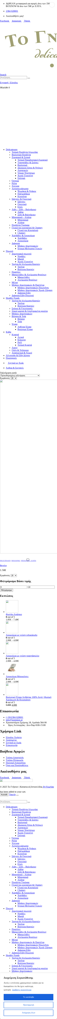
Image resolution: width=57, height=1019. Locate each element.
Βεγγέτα (3, 565)
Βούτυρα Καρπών (26, 269)
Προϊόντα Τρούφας (21, 225)
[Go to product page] (31, 606)
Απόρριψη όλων (28, 1013)
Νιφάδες (21, 256)
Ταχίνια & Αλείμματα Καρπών (26, 264)
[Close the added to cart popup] (17, 795)
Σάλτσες (21, 201)
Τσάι (20, 321)
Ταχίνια (21, 267)
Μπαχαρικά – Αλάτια (21, 217)
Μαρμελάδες (24, 277)
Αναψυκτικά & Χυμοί (22, 353)
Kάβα (8, 332)
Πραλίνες (16, 272)
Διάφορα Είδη (24, 293)
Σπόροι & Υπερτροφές (22, 308)
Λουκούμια (23, 241)
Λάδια (20, 212)
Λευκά (21, 337)
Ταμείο (12, 794)
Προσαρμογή (28, 1005)
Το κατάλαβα (28, 997)
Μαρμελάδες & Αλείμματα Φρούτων (29, 274)
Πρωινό (9, 251)
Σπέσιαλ (21, 178)
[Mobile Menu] (1, 23)
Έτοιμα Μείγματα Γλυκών (30, 248)
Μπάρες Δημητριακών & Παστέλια (28, 285)
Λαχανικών (23, 170)
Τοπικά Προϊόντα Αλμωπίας (25, 152)
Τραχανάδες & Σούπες (28, 162)
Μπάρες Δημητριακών (28, 246)
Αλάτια (21, 222)
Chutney (21, 233)
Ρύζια (14, 183)
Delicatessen (11, 149)
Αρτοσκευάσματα (20, 188)
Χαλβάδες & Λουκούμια (23, 235)
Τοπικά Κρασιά (25, 345)
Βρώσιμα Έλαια (25, 329)
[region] (28, 996)
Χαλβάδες (22, 238)
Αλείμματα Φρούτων (27, 280)
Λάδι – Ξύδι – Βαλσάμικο (24, 209)
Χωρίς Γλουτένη (25, 175)
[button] (3, 74)
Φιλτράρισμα (6, 590)
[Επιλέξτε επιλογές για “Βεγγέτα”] (52, 4)
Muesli (21, 259)
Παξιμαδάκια (24, 194)
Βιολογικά (22, 165)
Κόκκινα (22, 340)
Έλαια (14, 324)
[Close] (54, 975)
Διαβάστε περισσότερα (21, 990)
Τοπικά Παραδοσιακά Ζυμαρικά (33, 160)
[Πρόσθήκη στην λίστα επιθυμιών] (28, 560)
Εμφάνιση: (5, 378)
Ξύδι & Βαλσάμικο (27, 214)
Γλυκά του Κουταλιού (28, 230)
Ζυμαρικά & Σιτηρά (21, 157)
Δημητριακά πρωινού (21, 254)
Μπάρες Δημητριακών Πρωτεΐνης (33, 287)
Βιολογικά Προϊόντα (21, 154)
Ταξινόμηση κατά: (8, 373)
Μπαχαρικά (23, 220)
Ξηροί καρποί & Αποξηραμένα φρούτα (30, 311)
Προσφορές (11, 358)
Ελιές (20, 207)
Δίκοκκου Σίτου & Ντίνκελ (30, 168)
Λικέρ (14, 347)
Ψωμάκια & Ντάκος (27, 191)
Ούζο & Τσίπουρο (20, 350)
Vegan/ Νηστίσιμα (26, 173)
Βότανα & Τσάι (19, 316)
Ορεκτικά (22, 204)
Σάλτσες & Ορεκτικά (21, 199)
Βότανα (21, 319)
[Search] (29, 78)
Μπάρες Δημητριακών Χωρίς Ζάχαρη (35, 290)
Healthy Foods (12, 298)
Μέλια (15, 282)
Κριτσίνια (22, 196)
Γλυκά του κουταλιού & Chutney (27, 227)
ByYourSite (48, 787)
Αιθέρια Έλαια (24, 327)
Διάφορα (16, 243)
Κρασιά (15, 334)
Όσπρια (15, 181)
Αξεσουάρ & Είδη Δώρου (18, 355)
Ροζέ (20, 342)
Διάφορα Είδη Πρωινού (23, 295)
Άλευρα (15, 186)
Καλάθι (4, 795)
